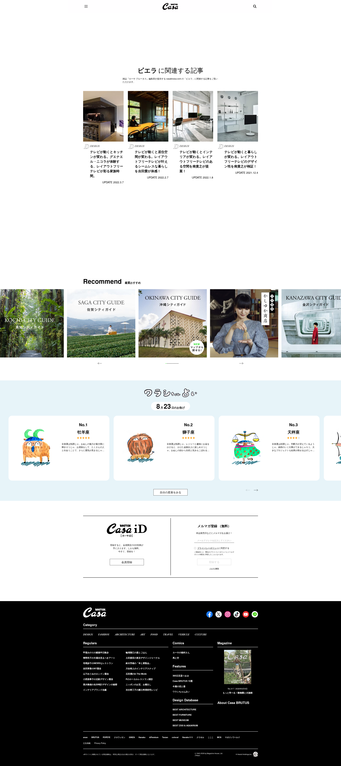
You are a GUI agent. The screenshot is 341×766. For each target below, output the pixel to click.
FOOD (154, 634)
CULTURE (201, 634)
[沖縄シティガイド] (173, 323)
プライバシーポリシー (208, 548)
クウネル (200, 737)
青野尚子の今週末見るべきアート (99, 657)
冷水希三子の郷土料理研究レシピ (142, 689)
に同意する (213, 548)
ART (142, 634)
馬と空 (176, 657)
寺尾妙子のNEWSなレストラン (98, 663)
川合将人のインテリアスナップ (141, 668)
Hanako (142, 737)
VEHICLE (183, 634)
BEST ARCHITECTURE (184, 709)
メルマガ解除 (214, 568)
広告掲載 (87, 743)
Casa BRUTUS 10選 (183, 680)
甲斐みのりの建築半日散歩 (96, 652)
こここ (210, 737)
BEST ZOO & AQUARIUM (185, 725)
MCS (219, 737)
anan (85, 737)
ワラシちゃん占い (181, 691)
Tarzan (165, 737)
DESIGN (88, 634)
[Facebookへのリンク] (209, 614)
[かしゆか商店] (244, 323)
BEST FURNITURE (182, 714)
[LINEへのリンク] (255, 614)
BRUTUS (95, 737)
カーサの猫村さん (181, 652)
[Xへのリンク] (218, 614)
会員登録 (126, 562)
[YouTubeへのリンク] (246, 614)
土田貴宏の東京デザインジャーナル (143, 657)
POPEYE (106, 737)
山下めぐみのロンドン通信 (96, 673)
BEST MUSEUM (181, 720)
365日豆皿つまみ (181, 675)
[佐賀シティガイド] (101, 323)
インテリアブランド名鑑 (95, 689)
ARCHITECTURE (125, 634)
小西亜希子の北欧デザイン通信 (98, 679)
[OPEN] (86, 6)
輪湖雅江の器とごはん (136, 652)
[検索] (255, 6)
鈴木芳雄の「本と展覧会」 (138, 663)
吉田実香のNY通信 (92, 668)
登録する (214, 562)
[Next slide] (241, 363)
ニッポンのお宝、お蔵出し (138, 684)
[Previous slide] (100, 363)
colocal (175, 737)
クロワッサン (119, 737)
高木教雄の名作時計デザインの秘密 (100, 684)
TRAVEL (168, 634)
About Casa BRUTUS (233, 702)
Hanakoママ (187, 737)
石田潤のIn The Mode (136, 673)
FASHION (103, 634)
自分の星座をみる (170, 492)
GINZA (132, 737)
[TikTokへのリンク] (237, 614)
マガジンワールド (232, 737)
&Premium (153, 737)
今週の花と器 (179, 686)
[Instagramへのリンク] (227, 614)
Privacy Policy (100, 743)
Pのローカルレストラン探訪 (139, 679)
